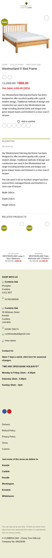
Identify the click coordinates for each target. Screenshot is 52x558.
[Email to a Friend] (19, 125)
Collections (16, 65)
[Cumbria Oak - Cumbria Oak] (26, 4)
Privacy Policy (8, 437)
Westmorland (33, 65)
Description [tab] (8, 141)
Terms (5, 443)
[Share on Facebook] (9, 125)
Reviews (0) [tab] (7, 147)
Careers (6, 449)
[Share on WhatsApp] (4, 125)
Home (5, 65)
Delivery (6, 424)
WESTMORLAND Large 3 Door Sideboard (13, 257)
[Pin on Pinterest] (23, 125)
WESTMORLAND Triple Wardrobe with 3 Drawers (38, 257)
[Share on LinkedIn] (28, 125)
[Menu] (3, 4)
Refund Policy (8, 430)
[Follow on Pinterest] (9, 411)
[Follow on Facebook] (4, 411)
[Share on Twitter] (14, 125)
